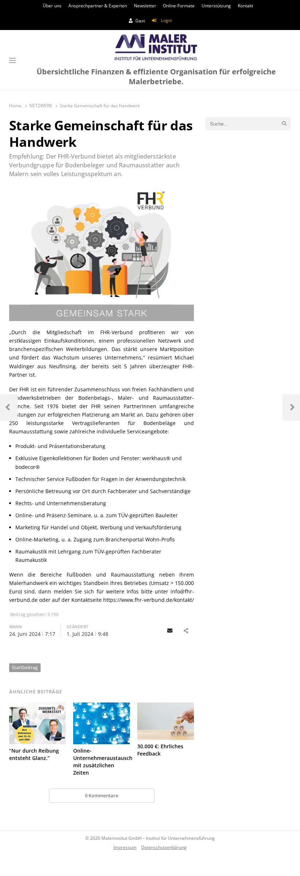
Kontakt (245, 6)
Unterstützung (216, 6)
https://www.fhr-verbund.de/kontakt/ (148, 599)
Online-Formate (179, 6)
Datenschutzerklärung (164, 847)
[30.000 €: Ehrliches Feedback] (165, 721)
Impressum (124, 847)
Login (166, 20)
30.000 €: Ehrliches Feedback (160, 750)
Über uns (52, 6)
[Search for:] (248, 124)
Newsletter (145, 6)
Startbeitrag (25, 667)
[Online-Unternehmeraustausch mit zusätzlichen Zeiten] (101, 723)
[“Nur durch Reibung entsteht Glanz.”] (37, 723)
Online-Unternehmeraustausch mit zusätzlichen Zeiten (102, 761)
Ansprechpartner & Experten (97, 6)
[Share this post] (186, 631)
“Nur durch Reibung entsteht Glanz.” (34, 754)
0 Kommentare (101, 795)
